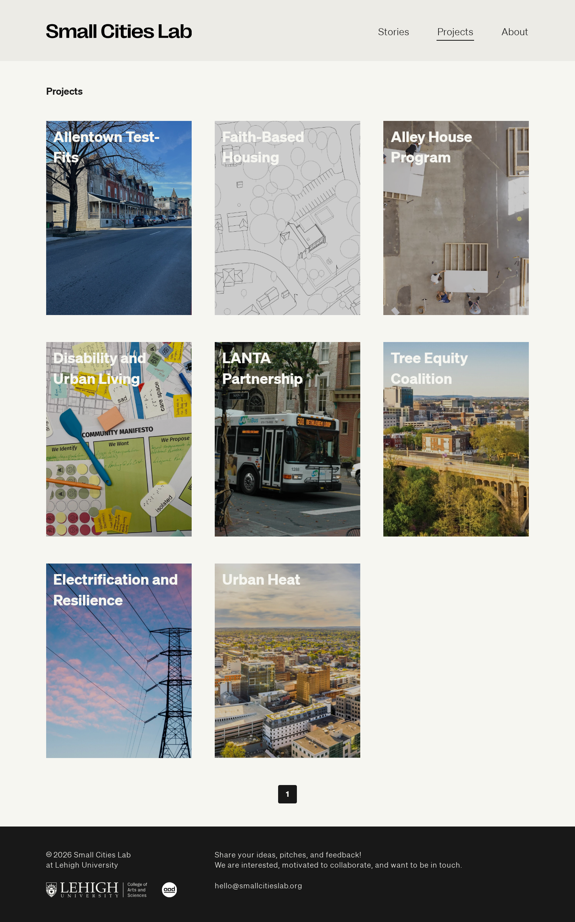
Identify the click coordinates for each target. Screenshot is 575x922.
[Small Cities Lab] (119, 33)
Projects (455, 31)
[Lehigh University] (96, 890)
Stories (393, 31)
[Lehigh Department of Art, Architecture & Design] (169, 890)
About (514, 31)
